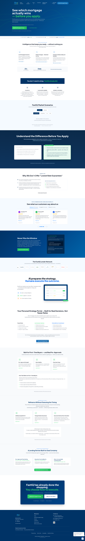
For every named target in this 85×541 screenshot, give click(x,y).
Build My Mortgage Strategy (62, 3)
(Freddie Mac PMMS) (61, 37)
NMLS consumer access (38, 523)
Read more (20, 220)
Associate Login (18, 523)
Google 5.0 (43, 207)
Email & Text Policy (51, 533)
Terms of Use (39, 533)
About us (34, 3)
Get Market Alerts (33, 27)
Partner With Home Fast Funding (41, 469)
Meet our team (36, 522)
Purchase (39, 110)
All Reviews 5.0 (34, 207)
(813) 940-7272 (55, 3)
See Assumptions (37, 125)
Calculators (39, 2)
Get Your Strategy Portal (42, 341)
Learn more (55, 369)
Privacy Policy (33, 533)
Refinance (45, 110)
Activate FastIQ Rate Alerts (23, 249)
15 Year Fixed (42, 113)
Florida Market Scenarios (19, 529)
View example (21, 61)
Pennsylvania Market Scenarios (29, 529)
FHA (50, 113)
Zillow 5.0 (51, 207)
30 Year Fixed (36, 113)
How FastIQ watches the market (41, 61)
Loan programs (28, 3)
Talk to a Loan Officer (50, 496)
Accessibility (44, 533)
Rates (35, 515)
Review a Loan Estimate (45, 3)
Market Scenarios (21, 3)
